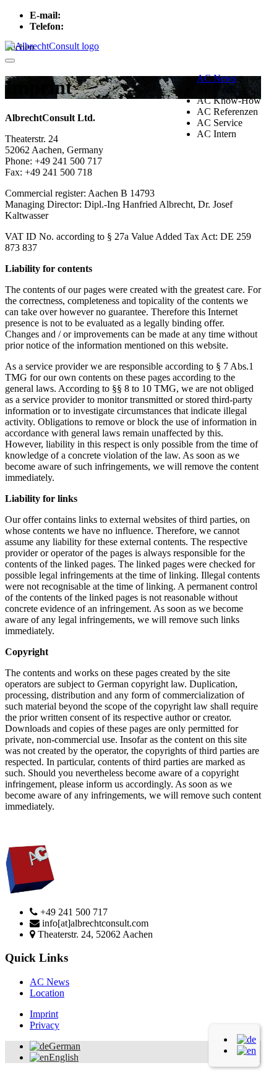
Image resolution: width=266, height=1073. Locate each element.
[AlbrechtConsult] (52, 46)
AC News (216, 78)
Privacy (44, 1025)
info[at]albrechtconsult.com (116, 15)
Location (47, 993)
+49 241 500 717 (100, 26)
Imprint (44, 1014)
